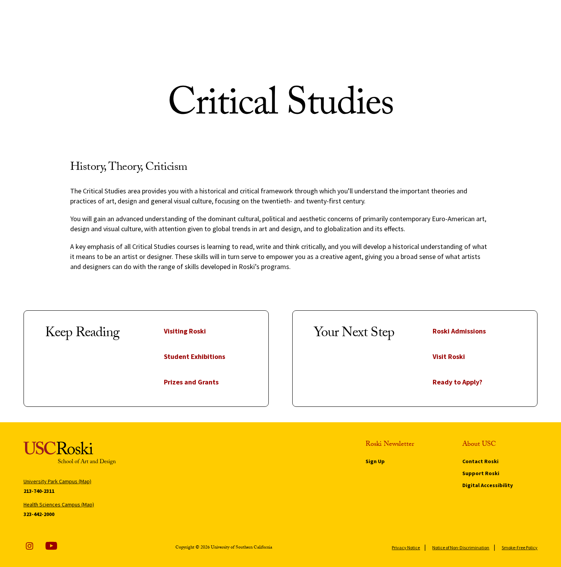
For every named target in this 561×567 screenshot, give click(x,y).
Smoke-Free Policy (519, 547)
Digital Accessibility (487, 485)
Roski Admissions (459, 331)
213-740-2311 (39, 490)
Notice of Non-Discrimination (460, 547)
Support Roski (480, 473)
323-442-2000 (39, 514)
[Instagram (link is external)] (29, 546)
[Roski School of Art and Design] (88, 453)
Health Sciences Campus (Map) (59, 504)
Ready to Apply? (457, 381)
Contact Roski (480, 461)
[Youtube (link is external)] (51, 546)
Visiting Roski (185, 331)
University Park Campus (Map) (57, 481)
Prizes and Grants (191, 381)
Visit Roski (449, 356)
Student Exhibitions (194, 356)
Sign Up (375, 461)
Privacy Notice (406, 547)
